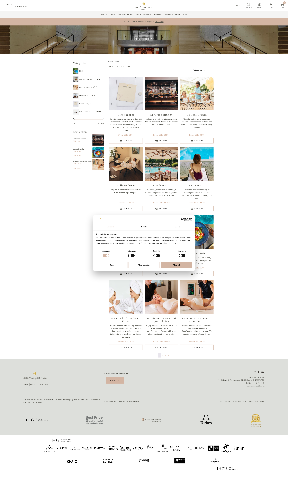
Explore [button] (168, 15)
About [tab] (177, 227)
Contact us (33, 384)
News (185, 15)
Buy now (128, 141)
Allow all (176, 265)
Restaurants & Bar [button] (124, 15)
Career (41, 384)
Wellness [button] (157, 15)
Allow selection (144, 265)
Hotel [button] (103, 15)
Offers (177, 15)
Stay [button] (111, 15)
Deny (112, 265)
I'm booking (159, 22)
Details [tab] (144, 227)
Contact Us (8, 4)
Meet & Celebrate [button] (142, 15)
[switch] (131, 255)
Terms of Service (225, 401)
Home (110, 61)
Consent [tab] (110, 227)
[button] (237, 6)
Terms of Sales (259, 401)
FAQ (46, 384)
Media (26, 384)
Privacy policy (236, 401)
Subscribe (115, 380)
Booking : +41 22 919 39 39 (16, 7)
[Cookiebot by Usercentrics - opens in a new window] (182, 219)
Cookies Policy (248, 401)
